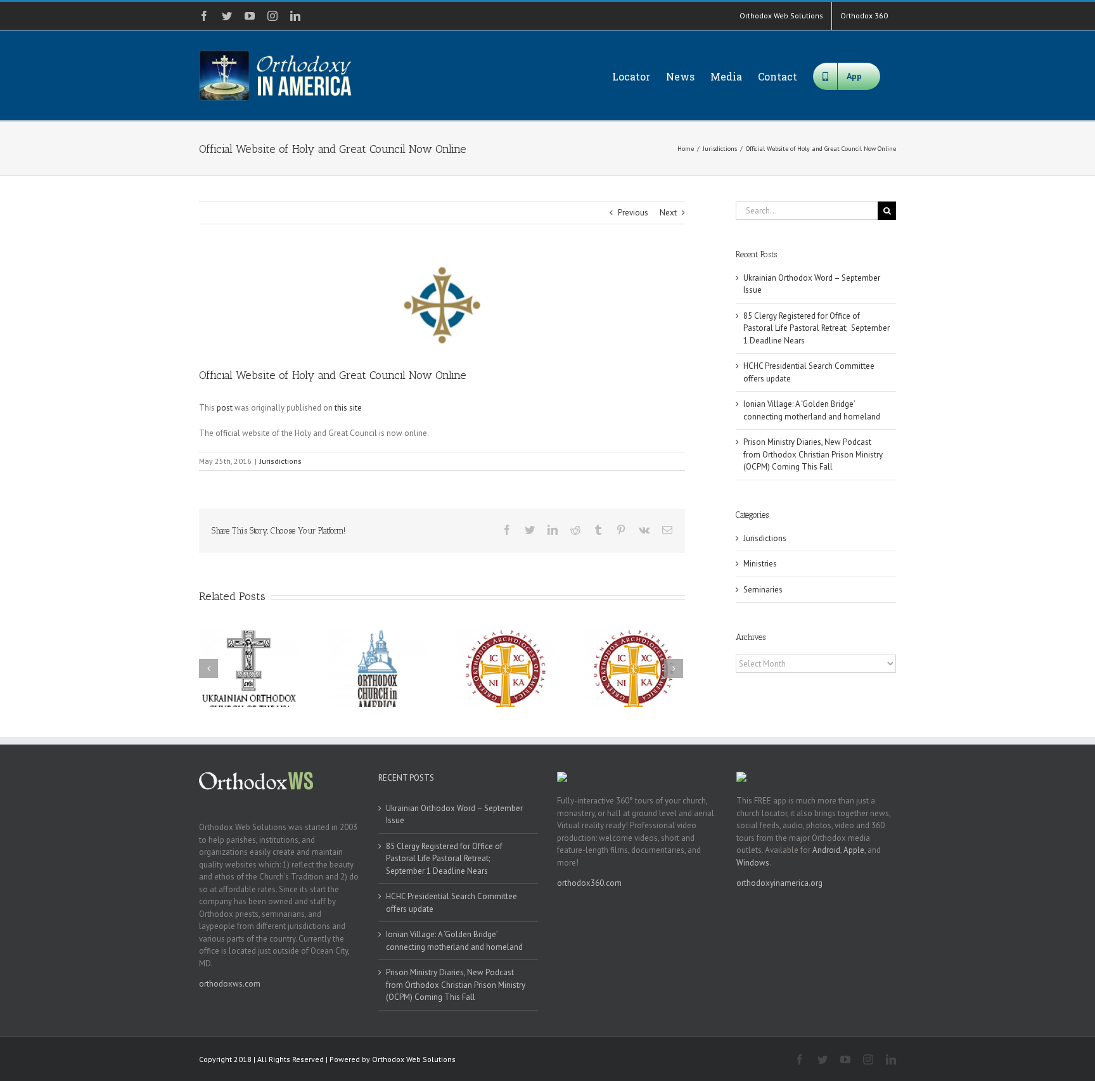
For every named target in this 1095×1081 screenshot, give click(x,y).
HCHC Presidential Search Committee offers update (451, 902)
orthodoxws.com (229, 983)
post (225, 407)
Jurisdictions (281, 461)
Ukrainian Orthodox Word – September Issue (454, 814)
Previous (633, 212)
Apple (853, 850)
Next (668, 212)
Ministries (760, 563)
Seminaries (763, 589)
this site (348, 407)
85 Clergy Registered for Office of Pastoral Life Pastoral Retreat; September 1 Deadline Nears (816, 328)
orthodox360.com (589, 883)
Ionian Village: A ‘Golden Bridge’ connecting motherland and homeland (454, 940)
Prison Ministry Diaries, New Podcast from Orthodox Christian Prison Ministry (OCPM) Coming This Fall (813, 454)
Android (826, 850)
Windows (752, 862)
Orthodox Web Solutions (414, 1059)
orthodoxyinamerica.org (779, 883)
